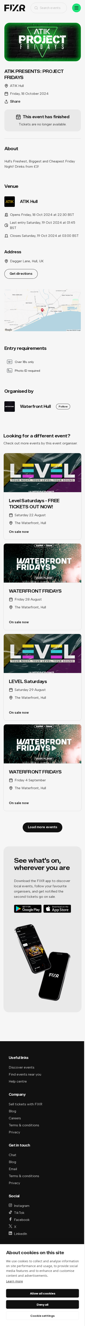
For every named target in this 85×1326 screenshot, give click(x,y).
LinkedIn (20, 1234)
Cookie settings (42, 1315)
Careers (15, 1118)
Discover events (21, 1067)
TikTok (19, 1213)
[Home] (14, 8)
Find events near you (25, 1074)
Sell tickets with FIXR (25, 1104)
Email (13, 1169)
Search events (50, 8)
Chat (12, 1155)
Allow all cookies (42, 1293)
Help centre (18, 1081)
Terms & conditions (24, 1125)
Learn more (14, 1281)
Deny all (42, 1304)
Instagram (21, 1206)
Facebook (22, 1220)
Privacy (14, 1132)
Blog (12, 1111)
